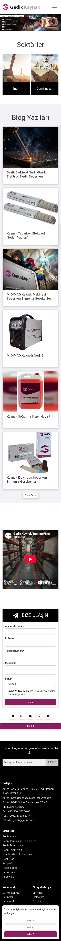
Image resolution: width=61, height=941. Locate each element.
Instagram (38, 897)
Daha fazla (30, 495)
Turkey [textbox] (7, 762)
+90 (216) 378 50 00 (19, 811)
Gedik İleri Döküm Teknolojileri (19, 841)
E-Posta (9, 638)
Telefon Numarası (15, 650)
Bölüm (8, 678)
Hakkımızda (9, 901)
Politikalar (8, 897)
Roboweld (8, 876)
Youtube (37, 901)
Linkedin (37, 892)
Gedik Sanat (9, 872)
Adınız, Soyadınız (15, 626)
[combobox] (9, 762)
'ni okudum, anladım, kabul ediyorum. (31, 693)
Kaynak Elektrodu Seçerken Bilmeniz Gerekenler (27, 480)
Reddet (30, 927)
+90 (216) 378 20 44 (19, 815)
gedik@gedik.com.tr (24, 820)
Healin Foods (10, 867)
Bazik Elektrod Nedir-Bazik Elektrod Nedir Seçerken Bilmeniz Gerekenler (26, 176)
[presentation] (4, 76)
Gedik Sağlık (9, 858)
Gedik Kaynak (10, 836)
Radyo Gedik (10, 863)
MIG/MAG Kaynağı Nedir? (25, 355)
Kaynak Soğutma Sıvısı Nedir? (28, 416)
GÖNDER (52, 762)
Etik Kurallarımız (11, 892)
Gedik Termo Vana (13, 845)
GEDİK (21, 7)
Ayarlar (30, 920)
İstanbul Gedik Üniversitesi (18, 854)
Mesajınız (10, 663)
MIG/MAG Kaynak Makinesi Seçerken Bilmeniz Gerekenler (29, 296)
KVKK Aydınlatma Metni (21, 691)
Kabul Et (30, 934)
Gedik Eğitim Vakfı (13, 849)
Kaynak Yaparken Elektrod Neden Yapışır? (26, 235)
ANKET (30, 726)
